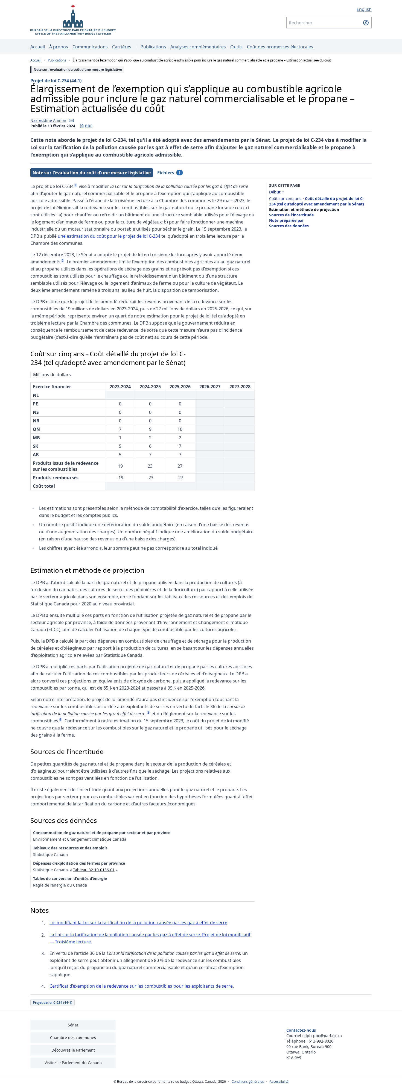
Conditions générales (248, 1081)
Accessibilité (279, 1081)
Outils (236, 47)
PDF (86, 126)
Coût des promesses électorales (280, 47)
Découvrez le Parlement (73, 1050)
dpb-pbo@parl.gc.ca (323, 1035)
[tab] (91, 172)
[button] (71, 120)
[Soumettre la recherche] (365, 22)
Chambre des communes (73, 1037)
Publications (153, 47)
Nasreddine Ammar (48, 120)
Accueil (37, 47)
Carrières (121, 47)
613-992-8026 (321, 1041)
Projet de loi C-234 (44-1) (55, 81)
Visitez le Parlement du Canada (73, 1062)
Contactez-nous (301, 1030)
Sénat (73, 1025)
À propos (58, 47)
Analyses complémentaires (198, 47)
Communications (90, 47)
